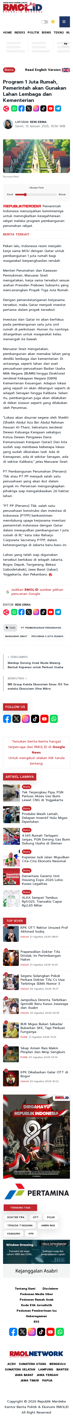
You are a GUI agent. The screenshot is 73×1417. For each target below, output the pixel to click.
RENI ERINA (38, 122)
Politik (24, 1037)
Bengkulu (57, 1364)
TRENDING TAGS (20, 1208)
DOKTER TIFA (15, 1217)
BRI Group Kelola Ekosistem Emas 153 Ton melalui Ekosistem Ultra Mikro (38, 686)
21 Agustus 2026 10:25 (44, 965)
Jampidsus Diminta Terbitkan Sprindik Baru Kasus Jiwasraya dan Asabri (44, 1004)
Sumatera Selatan (20, 1369)
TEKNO (59, 32)
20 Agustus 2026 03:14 (43, 1057)
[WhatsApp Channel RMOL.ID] (54, 719)
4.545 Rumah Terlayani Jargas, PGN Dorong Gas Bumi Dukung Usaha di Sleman (46, 839)
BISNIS (46, 32)
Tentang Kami (25, 1289)
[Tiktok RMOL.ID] (35, 719)
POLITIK (33, 32)
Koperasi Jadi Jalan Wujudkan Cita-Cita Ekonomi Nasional (45, 859)
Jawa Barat (24, 1375)
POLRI (51, 1217)
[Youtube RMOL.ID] (44, 719)
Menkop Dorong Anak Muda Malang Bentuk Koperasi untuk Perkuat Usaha (35, 665)
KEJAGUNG (13, 1233)
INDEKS (19, 32)
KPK (31, 1233)
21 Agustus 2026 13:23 (42, 1037)
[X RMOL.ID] (16, 719)
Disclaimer (50, 1289)
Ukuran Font (36, 188)
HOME (7, 32)
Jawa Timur (29, 1380)
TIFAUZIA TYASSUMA (20, 1225)
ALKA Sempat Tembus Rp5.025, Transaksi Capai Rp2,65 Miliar (42, 902)
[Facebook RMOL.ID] (7, 719)
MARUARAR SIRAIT (16, 636)
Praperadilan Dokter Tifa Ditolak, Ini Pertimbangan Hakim (40, 956)
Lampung (45, 1369)
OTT (36, 1217)
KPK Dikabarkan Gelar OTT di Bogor (44, 1074)
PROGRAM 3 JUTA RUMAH (47, 636)
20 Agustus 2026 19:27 (44, 989)
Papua (47, 1380)
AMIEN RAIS (48, 1225)
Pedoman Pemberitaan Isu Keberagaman (37, 1313)
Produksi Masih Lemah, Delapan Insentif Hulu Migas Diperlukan (44, 818)
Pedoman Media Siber (36, 1294)
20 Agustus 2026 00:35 (44, 1013)
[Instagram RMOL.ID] (26, 719)
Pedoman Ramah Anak (37, 1300)
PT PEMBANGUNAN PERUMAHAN (41, 628)
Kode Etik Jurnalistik (36, 1305)
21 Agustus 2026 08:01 (44, 937)
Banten (62, 1369)
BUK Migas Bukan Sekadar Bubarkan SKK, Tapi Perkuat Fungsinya (42, 1028)
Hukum (24, 937)
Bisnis (9, 69)
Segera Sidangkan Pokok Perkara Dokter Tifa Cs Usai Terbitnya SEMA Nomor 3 (42, 980)
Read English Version (43, 69)
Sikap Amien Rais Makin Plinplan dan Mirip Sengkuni (42, 1050)
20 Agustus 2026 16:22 (44, 1081)
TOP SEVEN (14, 921)
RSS (36, 1322)
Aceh (11, 1364)
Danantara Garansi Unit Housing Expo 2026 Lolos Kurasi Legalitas (42, 880)
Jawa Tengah (47, 1375)
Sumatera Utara (32, 1364)
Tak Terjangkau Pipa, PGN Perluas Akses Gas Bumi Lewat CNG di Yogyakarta (42, 796)
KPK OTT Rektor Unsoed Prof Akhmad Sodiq (44, 930)
